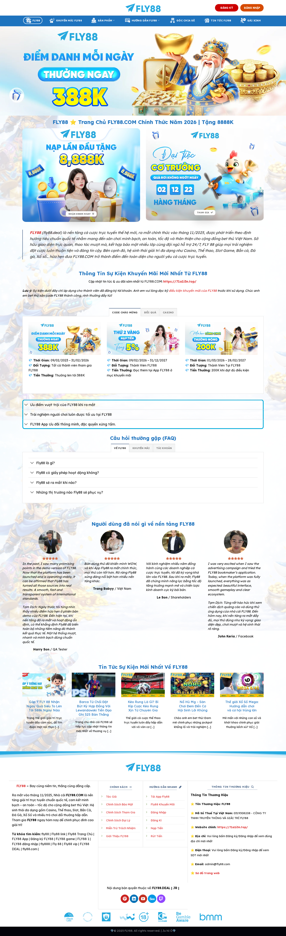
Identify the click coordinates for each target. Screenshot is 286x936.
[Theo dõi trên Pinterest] (125, 899)
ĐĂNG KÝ (226, 7)
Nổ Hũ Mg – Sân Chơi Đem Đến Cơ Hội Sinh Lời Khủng (192, 706)
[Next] (264, 708)
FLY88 (36, 20)
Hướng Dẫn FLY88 (144, 20)
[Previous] (22, 708)
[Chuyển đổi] (26, 405)
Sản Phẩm (105, 20)
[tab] (125, 312)
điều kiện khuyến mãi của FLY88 (193, 291)
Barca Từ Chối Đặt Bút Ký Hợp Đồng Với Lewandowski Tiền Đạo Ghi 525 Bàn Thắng (93, 708)
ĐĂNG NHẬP (252, 7)
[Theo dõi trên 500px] (152, 899)
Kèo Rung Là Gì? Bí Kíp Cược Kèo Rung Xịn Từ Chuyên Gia (143, 706)
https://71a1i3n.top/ (180, 281)
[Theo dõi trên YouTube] (143, 899)
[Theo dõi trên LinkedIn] (134, 899)
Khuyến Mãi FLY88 (69, 20)
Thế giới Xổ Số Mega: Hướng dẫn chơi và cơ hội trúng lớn (241, 706)
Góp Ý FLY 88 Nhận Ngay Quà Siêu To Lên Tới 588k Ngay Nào (44, 706)
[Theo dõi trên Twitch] (161, 899)
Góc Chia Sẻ (185, 20)
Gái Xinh (254, 20)
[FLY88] (143, 8)
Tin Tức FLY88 (221, 20)
